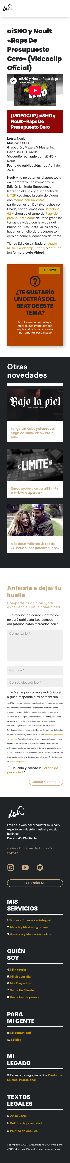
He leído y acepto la (32, 770)
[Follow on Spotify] (39, 867)
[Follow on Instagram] (10, 867)
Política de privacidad (26, 1123)
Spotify (40, 248)
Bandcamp (25, 248)
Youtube (55, 248)
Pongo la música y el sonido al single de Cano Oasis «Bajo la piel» (33, 432)
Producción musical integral (30, 920)
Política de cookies (24, 1131)
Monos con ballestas (29, 200)
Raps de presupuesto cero (32, 215)
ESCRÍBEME (37, 883)
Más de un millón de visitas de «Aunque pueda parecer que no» (35, 546)
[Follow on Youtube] (25, 867)
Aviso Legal (18, 1116)
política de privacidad (19, 761)
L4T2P (11, 195)
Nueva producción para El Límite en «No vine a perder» (34, 490)
